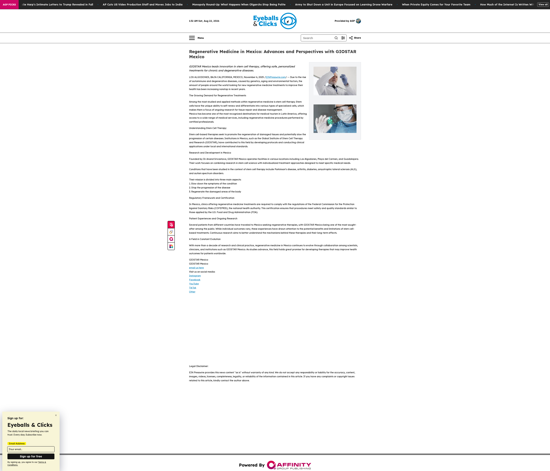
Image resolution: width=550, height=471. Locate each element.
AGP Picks (9, 4)
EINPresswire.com (276, 77)
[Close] (56, 415)
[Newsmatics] (171, 246)
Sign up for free (31, 456)
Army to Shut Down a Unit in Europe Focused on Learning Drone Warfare (343, 4)
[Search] (336, 38)
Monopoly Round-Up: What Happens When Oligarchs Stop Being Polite (238, 4)
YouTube (194, 283)
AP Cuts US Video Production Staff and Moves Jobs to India (142, 4)
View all (543, 4)
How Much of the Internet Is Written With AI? (510, 4)
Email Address (17, 443)
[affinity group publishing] (171, 239)
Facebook (194, 279)
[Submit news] (171, 224)
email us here (196, 267)
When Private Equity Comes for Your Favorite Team (436, 4)
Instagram (195, 275)
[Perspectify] (171, 232)
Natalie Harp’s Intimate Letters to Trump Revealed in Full (54, 4)
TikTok (192, 287)
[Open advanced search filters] (343, 38)
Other (192, 291)
